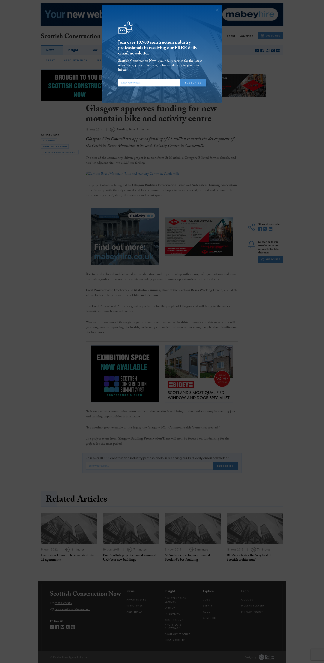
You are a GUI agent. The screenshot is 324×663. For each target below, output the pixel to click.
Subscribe (193, 82)
